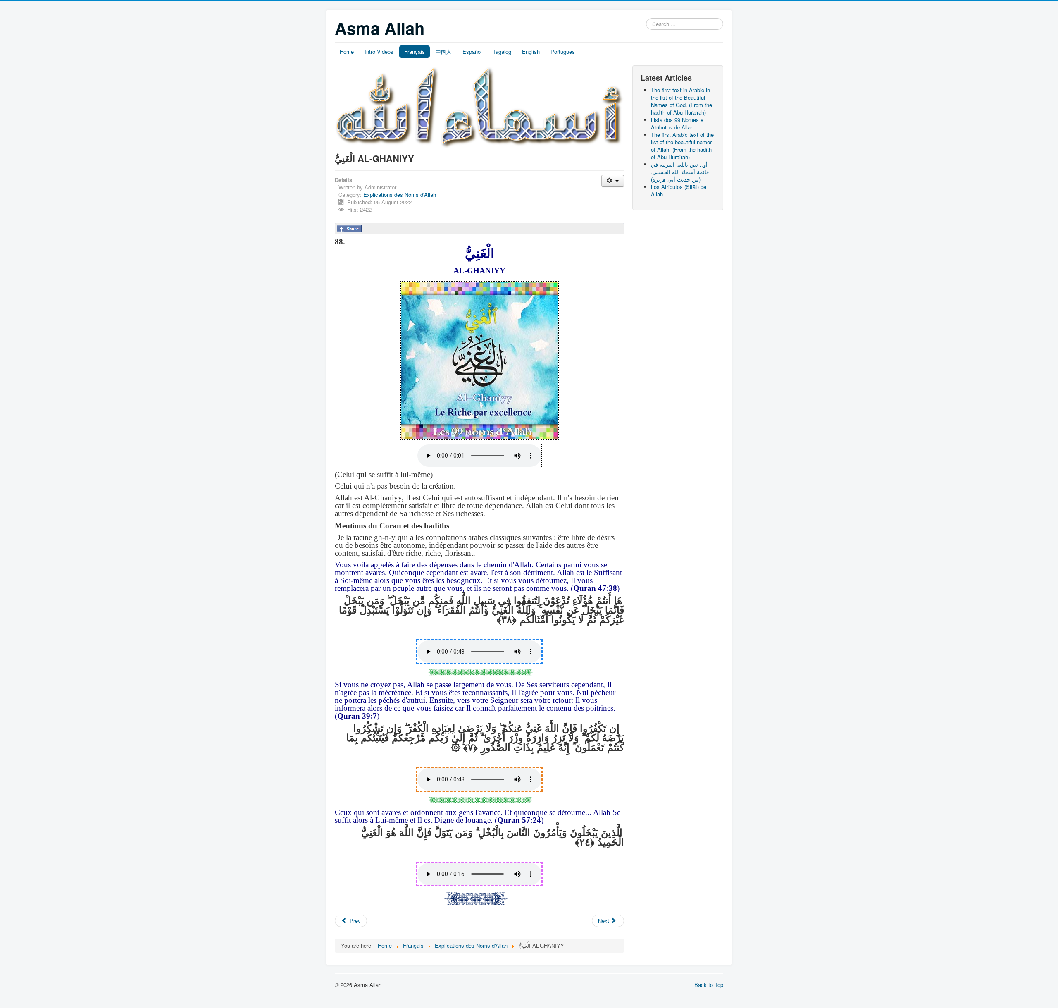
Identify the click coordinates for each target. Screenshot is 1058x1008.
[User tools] (612, 181)
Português (562, 51)
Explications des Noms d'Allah (399, 194)
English (531, 51)
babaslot (9, 1000)
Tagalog (502, 51)
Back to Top (708, 985)
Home (347, 51)
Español (472, 51)
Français (414, 51)
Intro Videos (379, 51)
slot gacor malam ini (10, 992)
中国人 (444, 51)
